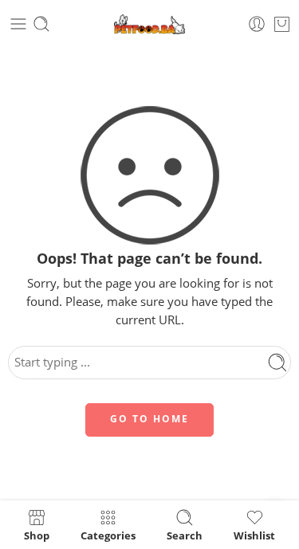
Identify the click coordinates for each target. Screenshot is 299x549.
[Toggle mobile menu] (18, 23)
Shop (36, 534)
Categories (108, 534)
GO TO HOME (149, 418)
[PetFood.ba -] (149, 24)
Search (185, 534)
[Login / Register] (256, 23)
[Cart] (282, 23)
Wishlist (254, 534)
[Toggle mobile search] (41, 24)
